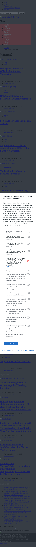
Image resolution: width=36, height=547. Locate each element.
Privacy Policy (29, 350)
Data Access (18, 350)
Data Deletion (6, 350)
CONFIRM (11, 343)
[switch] (28, 237)
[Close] (32, 197)
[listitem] (18, 232)
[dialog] (18, 273)
